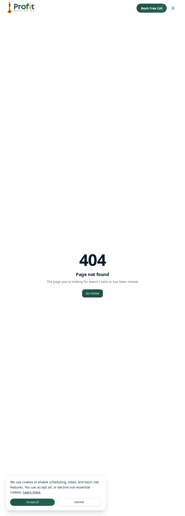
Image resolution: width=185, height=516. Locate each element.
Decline (79, 502)
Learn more (31, 492)
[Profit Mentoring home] (20, 8)
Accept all (32, 502)
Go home (92, 293)
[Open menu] (173, 8)
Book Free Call (151, 8)
